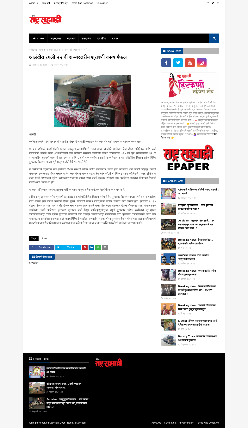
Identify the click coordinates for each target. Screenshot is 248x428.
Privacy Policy (60, 3)
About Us (156, 422)
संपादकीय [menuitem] (86, 38)
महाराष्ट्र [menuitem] (71, 38)
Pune (40, 49)
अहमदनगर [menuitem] (56, 38)
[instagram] (217, 3)
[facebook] (208, 3)
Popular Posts (174, 181)
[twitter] (213, 3)
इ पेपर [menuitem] (115, 38)
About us (34, 3)
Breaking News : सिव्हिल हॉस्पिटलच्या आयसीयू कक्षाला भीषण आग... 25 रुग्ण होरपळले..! (197, 290)
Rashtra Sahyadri (40, 64)
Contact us (170, 422)
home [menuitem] (40, 38)
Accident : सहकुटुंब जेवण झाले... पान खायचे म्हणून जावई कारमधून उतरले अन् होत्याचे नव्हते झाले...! (196, 224)
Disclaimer (102, 3)
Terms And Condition (82, 3)
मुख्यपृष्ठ (32, 49)
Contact (45, 3)
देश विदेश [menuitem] (101, 38)
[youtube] (190, 62)
